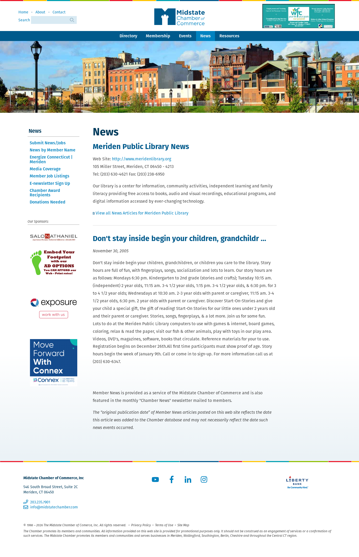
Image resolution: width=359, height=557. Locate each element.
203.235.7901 (40, 502)
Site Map (183, 525)
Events (185, 36)
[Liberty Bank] (297, 482)
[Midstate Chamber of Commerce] (179, 16)
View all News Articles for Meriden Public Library (142, 213)
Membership (158, 36)
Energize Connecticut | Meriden (51, 159)
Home (23, 12)
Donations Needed (47, 202)
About (40, 12)
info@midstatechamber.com (54, 507)
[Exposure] (53, 307)
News (205, 36)
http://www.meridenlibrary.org (141, 159)
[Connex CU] (53, 362)
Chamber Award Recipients (45, 192)
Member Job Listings (49, 176)
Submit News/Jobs (48, 143)
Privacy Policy (141, 525)
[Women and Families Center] (299, 16)
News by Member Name (52, 150)
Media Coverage (45, 169)
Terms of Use (164, 525)
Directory (128, 36)
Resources (229, 36)
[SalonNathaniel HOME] (53, 238)
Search (24, 20)
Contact (59, 12)
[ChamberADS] (53, 262)
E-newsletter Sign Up (50, 183)
